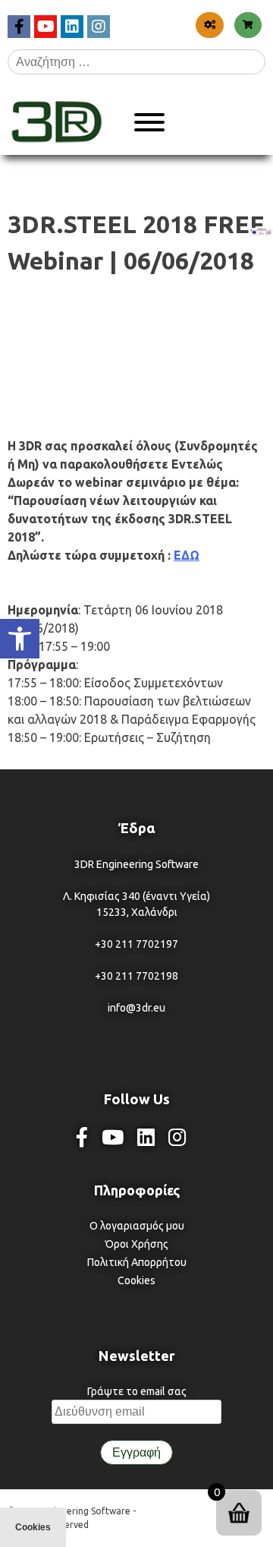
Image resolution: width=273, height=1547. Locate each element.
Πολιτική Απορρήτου (137, 1262)
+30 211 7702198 (136, 976)
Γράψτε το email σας (137, 1391)
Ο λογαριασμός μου (136, 1226)
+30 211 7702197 (136, 944)
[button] (19, 638)
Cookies (136, 1280)
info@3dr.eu (136, 1008)
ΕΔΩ (186, 555)
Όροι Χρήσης (136, 1244)
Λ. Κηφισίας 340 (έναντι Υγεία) (136, 896)
